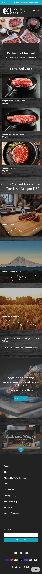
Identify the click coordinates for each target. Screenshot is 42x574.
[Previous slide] (6, 45)
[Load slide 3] (22, 45)
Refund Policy (10, 507)
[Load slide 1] (19, 45)
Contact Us (9, 490)
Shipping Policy (10, 501)
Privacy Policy (10, 495)
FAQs (6, 484)
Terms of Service (11, 513)
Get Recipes (21, 398)
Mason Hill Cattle (24, 567)
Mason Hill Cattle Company (15, 478)
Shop (6, 472)
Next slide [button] (40, 17)
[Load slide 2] (21, 45)
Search (7, 466)
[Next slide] (36, 45)
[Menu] (38, 10)
